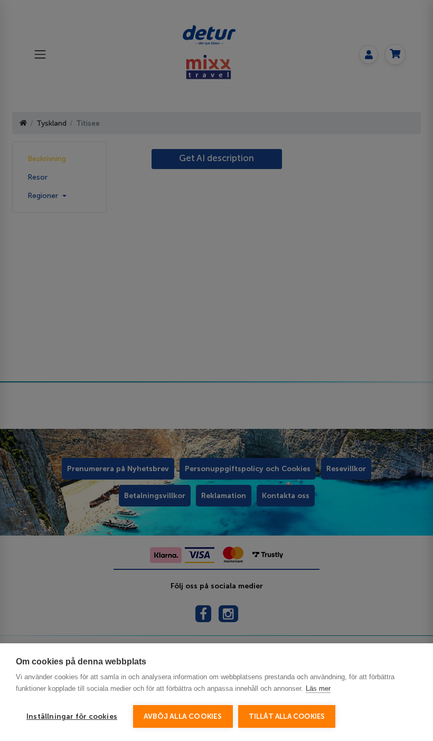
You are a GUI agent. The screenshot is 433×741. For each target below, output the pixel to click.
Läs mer (318, 688)
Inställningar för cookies (71, 716)
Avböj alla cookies (183, 716)
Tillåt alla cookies (287, 716)
